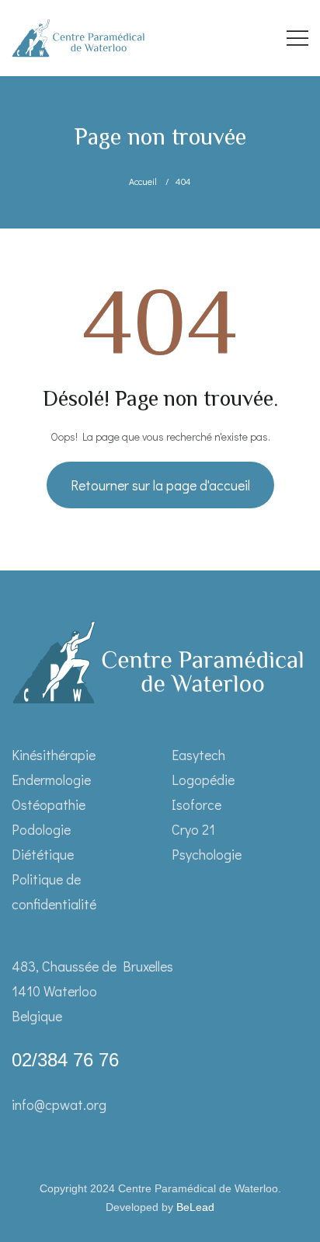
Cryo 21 (193, 829)
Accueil (143, 181)
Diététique (43, 854)
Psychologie (207, 854)
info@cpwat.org (59, 1104)
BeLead (195, 1207)
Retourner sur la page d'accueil (160, 485)
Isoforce (196, 804)
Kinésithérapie (54, 754)
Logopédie (203, 779)
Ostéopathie (48, 804)
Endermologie (51, 779)
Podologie (41, 829)
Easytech (198, 754)
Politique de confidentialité (54, 891)
